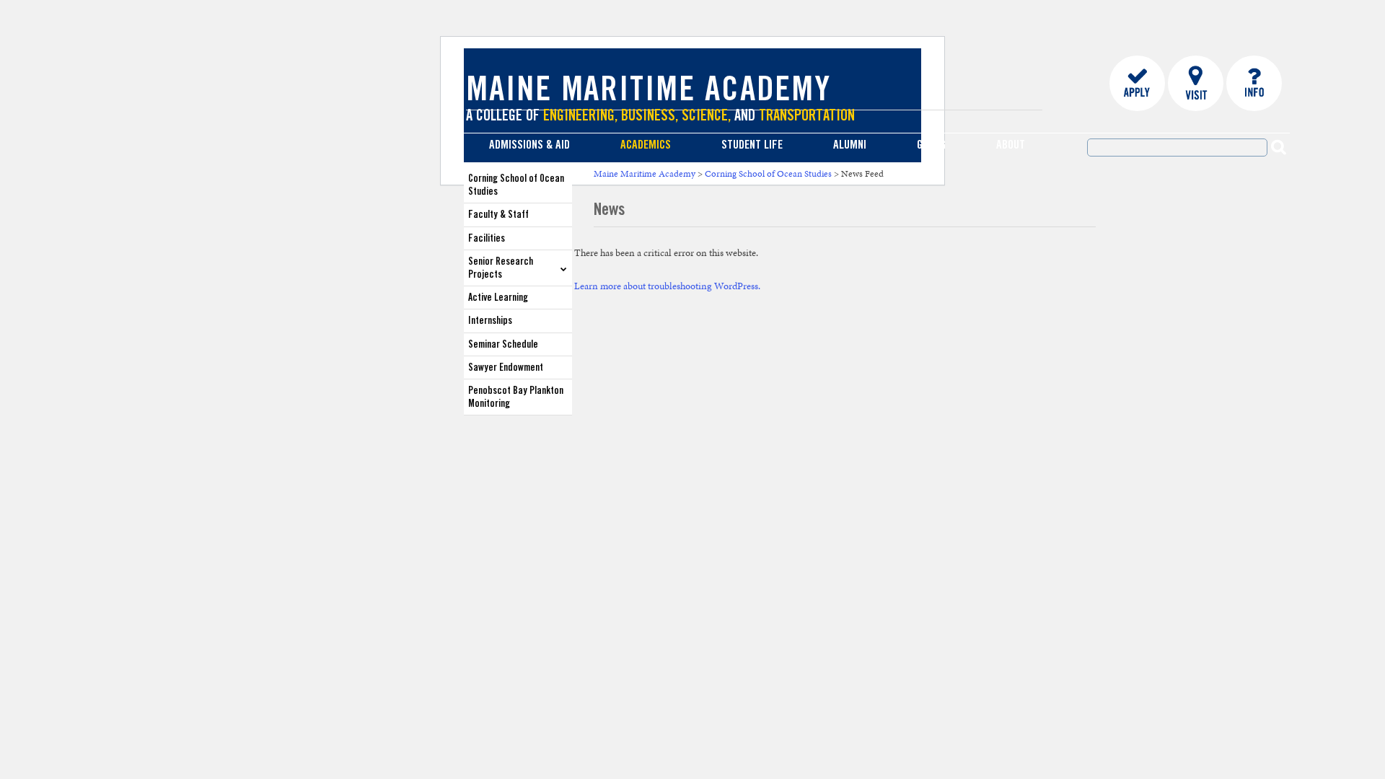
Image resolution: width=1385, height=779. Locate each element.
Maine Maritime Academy (648, 92)
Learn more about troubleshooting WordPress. (667, 286)
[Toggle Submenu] (563, 268)
